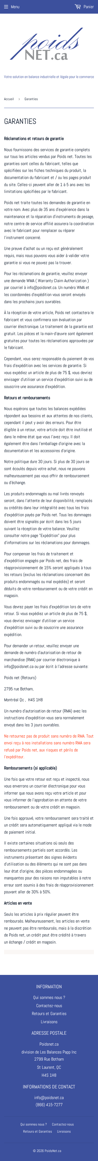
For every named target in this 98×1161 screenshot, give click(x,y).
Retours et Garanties (49, 1013)
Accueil (9, 99)
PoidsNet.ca (53, 1150)
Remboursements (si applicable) (30, 768)
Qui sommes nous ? (49, 997)
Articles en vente (18, 903)
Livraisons (49, 1022)
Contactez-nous (49, 1005)
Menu (15, 7)
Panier (88, 7)
